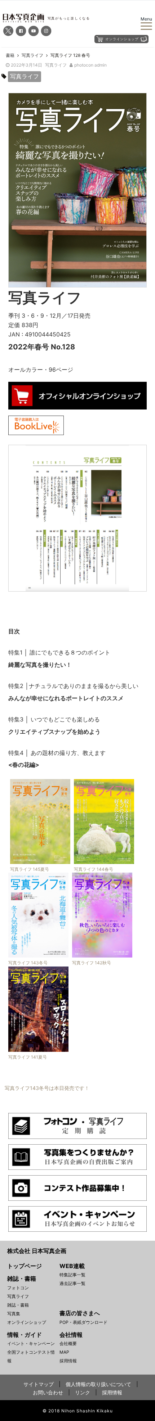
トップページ (24, 1266)
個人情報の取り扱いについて (98, 1384)
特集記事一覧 (72, 1274)
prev (19, 510)
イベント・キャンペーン (31, 1343)
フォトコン (18, 1287)
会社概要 (68, 1343)
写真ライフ (56, 65)
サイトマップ (38, 1384)
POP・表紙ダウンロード (83, 1322)
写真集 (13, 1313)
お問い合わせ (48, 1392)
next (136, 510)
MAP (64, 1352)
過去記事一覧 (72, 1283)
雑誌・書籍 (18, 1305)
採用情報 (68, 1360)
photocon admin (90, 65)
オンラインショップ (26, 1322)
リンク (82, 1392)
